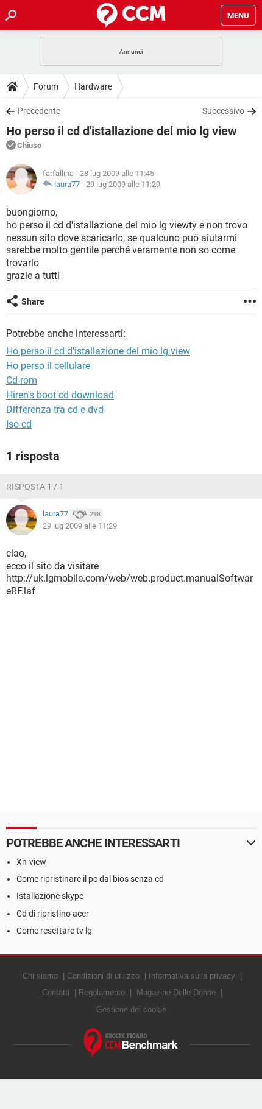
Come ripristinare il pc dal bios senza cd (90, 879)
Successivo (223, 111)
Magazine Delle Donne (176, 992)
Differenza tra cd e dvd (55, 409)
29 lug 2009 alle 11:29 (123, 184)
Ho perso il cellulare (48, 365)
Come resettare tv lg (54, 930)
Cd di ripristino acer (52, 913)
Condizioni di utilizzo (103, 975)
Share (32, 301)
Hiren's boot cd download (60, 395)
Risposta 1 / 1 (35, 486)
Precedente (39, 111)
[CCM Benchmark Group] (131, 1043)
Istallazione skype (49, 896)
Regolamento (102, 992)
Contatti (55, 992)
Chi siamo (40, 975)
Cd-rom (21, 380)
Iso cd (19, 424)
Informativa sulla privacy (192, 975)
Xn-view (31, 862)
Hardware (93, 86)
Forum (46, 86)
